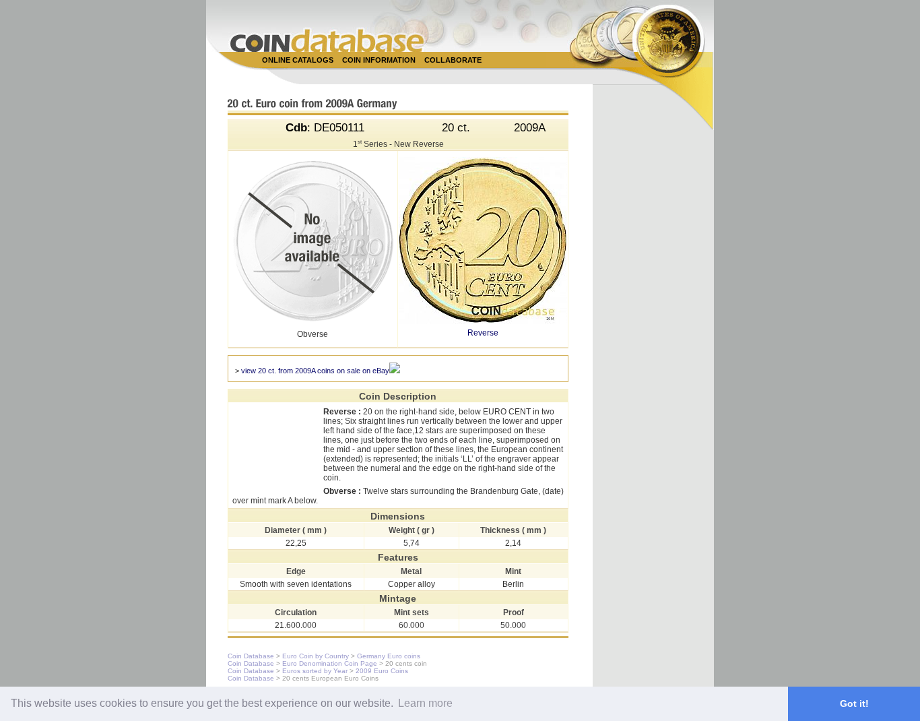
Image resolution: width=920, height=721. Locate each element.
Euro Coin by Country (315, 656)
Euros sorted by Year (315, 671)
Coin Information (379, 60)
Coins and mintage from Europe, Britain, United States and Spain (327, 40)
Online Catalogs (297, 60)
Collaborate (453, 60)
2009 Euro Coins (382, 671)
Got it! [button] (854, 703)
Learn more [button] (425, 703)
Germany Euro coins (388, 656)
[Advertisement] (452, 75)
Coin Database (251, 656)
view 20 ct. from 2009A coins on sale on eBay (315, 371)
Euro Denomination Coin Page (329, 663)
